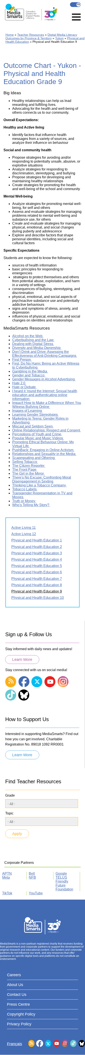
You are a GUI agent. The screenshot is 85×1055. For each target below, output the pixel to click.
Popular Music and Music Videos (38, 438)
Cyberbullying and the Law (33, 340)
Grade (10, 795)
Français (75, 4)
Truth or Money (24, 501)
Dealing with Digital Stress (33, 344)
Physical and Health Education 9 (36, 591)
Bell (32, 873)
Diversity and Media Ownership (36, 348)
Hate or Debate (24, 387)
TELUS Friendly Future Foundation (64, 883)
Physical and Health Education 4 (36, 559)
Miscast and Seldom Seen (33, 426)
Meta (6, 877)
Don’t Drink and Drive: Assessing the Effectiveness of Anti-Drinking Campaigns (44, 353)
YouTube (36, 893)
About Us (15, 985)
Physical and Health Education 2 (36, 547)
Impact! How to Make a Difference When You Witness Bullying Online (46, 405)
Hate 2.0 (19, 383)
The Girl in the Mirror (28, 473)
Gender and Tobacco (28, 375)
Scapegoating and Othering (34, 458)
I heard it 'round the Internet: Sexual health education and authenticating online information (44, 395)
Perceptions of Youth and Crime (37, 434)
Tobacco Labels (24, 489)
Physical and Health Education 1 (36, 540)
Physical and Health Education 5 (36, 566)
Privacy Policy (19, 1024)
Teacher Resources (30, 34)
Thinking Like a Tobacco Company (39, 485)
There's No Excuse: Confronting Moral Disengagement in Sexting (41, 479)
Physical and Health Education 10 (37, 598)
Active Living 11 (23, 527)
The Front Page (24, 469)
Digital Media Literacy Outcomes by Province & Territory (41, 36)
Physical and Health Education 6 (36, 572)
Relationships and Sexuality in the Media (44, 454)
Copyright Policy (21, 1014)
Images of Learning (27, 410)
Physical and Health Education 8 (36, 585)
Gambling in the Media (30, 371)
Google (61, 873)
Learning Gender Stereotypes (35, 414)
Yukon (59, 38)
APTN (7, 873)
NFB (32, 877)
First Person (22, 359)
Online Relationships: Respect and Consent (46, 430)
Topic (9, 813)
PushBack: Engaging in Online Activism (43, 450)
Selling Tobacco (25, 462)
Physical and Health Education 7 (36, 579)
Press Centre (18, 1004)
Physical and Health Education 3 (36, 553)
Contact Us (16, 994)
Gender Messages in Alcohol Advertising (44, 379)
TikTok (7, 893)
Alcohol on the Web (27, 336)
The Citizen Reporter (28, 465)
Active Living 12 (23, 534)
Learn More (22, 659)
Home (9, 34)
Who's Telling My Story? (31, 505)
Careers (14, 975)
